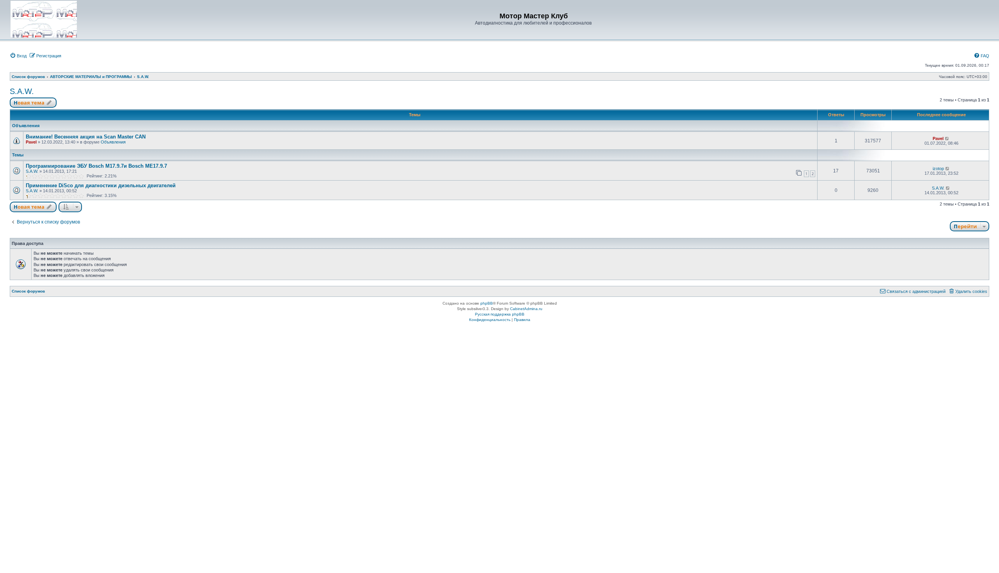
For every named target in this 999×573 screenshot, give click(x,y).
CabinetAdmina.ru (526, 309)
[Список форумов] (44, 19)
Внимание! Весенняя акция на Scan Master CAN (86, 137)
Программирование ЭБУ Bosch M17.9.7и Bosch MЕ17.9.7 (96, 166)
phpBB (486, 303)
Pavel (31, 142)
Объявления (113, 142)
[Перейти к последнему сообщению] (947, 138)
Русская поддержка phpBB (499, 314)
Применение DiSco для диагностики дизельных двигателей (101, 185)
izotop (938, 168)
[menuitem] (18, 55)
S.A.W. (22, 91)
